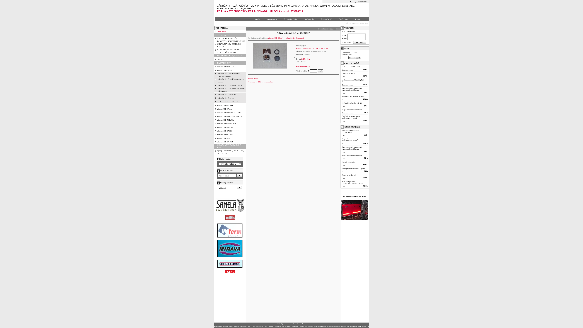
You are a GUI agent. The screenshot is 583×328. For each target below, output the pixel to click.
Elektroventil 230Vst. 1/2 (351, 67)
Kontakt (357, 19)
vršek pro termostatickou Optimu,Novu (350, 131)
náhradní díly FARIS (224, 131)
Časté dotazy (343, 19)
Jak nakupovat (271, 19)
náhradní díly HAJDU (225, 134)
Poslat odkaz (268, 82)
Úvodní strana (364, 23)
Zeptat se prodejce (303, 66)
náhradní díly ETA (223, 138)
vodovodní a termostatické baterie (230, 102)
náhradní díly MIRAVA (225, 120)
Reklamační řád (326, 19)
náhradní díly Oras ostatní (227, 94)
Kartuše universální (348, 162)
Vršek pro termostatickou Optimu (353, 168)
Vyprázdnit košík (347, 54)
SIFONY (220, 59)
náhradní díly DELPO (225, 127)
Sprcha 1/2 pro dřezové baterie (353, 96)
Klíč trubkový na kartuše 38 (352, 103)
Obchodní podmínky (291, 19)
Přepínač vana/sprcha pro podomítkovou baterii (351, 117)
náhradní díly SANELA (225, 67)
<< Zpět (345, 23)
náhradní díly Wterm (224, 109)
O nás (257, 19)
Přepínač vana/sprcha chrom (352, 110)
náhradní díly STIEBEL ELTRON (229, 113)
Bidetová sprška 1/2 (349, 73)
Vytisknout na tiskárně (255, 82)
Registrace (347, 42)
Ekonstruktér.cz (301, 324)
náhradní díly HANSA (225, 105)
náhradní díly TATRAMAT (226, 124)
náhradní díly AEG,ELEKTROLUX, (230, 116)
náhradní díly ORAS (224, 70)
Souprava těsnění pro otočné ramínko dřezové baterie (352, 89)
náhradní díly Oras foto (226, 98)
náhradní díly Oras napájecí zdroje (230, 85)
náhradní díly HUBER (225, 142)
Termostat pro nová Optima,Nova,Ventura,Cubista (352, 182)
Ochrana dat (309, 19)
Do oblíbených (353, 23)
